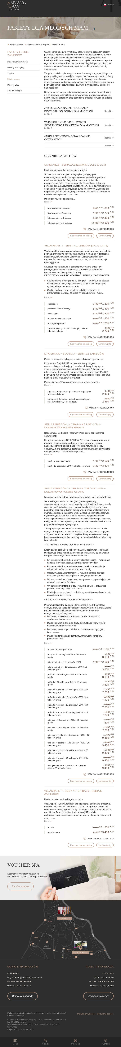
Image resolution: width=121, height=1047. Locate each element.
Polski (111, 5)
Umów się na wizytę (22, 996)
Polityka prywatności (86, 1014)
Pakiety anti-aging (15, 67)
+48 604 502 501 (24, 981)
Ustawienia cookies (105, 1014)
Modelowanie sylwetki (17, 62)
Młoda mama (13, 79)
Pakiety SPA (13, 85)
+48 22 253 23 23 (105, 229)
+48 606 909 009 (106, 981)
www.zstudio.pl (27, 1029)
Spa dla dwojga (14, 90)
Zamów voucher (20, 886)
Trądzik (10, 73)
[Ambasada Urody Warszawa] (16, 5)
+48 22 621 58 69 (105, 407)
